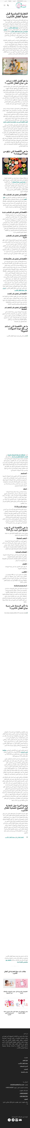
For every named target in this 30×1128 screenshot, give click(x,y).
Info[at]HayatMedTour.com (17, 1085)
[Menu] (5, 5)
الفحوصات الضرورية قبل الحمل (21, 992)
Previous (4, 993)
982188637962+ (24, 1096)
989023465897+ (24, 1093)
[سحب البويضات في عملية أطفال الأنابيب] (22, 1003)
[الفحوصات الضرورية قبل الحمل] (22, 983)
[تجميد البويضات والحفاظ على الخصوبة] (9, 983)
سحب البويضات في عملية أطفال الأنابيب (22, 1012)
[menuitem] (21, 1)
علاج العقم (25, 1060)
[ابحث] (7, 5)
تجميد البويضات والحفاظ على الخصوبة (9, 992)
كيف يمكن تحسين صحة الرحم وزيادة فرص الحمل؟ (9, 1013)
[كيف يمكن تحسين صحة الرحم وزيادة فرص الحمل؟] (9, 1003)
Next (25, 993)
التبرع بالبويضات (24, 1066)
